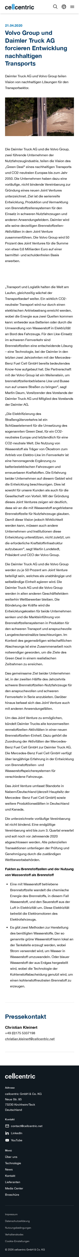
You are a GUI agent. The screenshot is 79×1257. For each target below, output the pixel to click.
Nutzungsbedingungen (18, 1227)
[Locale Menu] (64, 7)
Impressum (11, 1214)
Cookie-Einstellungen (17, 1241)
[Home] (19, 6)
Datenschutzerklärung (17, 1221)
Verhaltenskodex (14, 1234)
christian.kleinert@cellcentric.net (30, 1039)
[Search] (55, 7)
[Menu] (72, 7)
